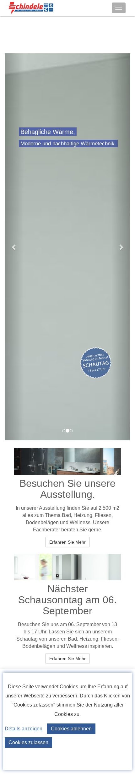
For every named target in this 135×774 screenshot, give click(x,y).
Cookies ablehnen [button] (71, 728)
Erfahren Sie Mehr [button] (67, 542)
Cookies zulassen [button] (28, 742)
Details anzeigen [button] (23, 728)
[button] (14, 246)
